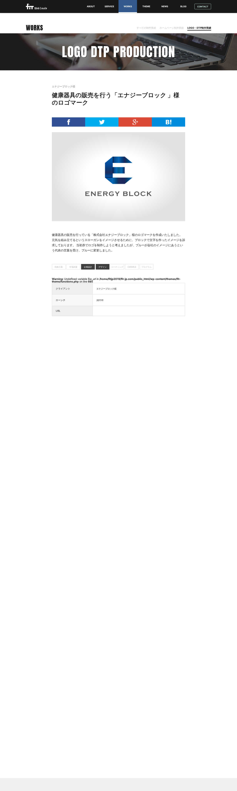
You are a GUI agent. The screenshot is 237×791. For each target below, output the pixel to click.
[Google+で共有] (135, 125)
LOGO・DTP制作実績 (199, 27)
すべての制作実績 (146, 27)
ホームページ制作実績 (172, 27)
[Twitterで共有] (101, 125)
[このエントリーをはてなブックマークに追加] (168, 125)
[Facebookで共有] (68, 125)
